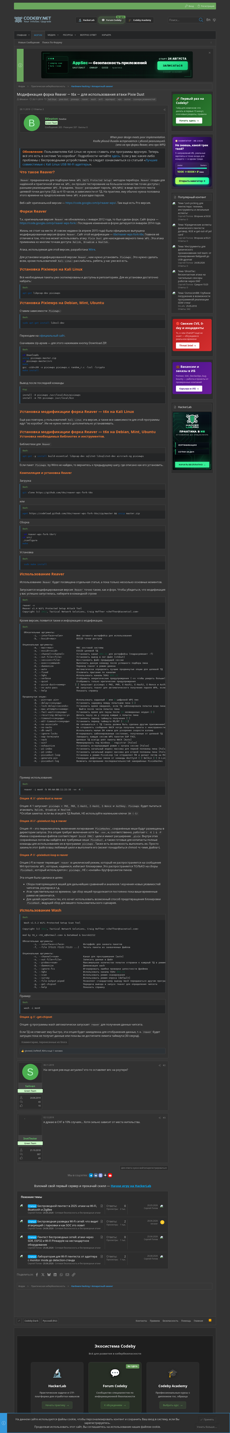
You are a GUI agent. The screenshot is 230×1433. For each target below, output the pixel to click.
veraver (154, 1223)
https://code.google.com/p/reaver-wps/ (90, 203)
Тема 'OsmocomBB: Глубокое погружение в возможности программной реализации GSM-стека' (194, 297)
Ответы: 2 (39, 109)
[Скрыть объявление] (209, 53)
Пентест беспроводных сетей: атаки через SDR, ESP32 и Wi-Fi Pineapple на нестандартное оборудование (60, 1241)
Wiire (92, 249)
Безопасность (170, 1320)
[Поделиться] (164, 109)
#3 (164, 1117)
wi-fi (101, 99)
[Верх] (206, 1321)
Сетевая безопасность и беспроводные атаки (78, 1212)
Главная (198, 1320)
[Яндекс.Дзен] (105, 1175)
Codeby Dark (31, 1320)
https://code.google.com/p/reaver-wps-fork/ (48, 223)
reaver (85, 99)
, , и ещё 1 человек (44, 1051)
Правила (155, 1320)
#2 (164, 1065)
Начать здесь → (189, 120)
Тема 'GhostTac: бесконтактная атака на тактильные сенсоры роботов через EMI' (192, 276)
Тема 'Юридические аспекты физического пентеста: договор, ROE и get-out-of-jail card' (195, 229)
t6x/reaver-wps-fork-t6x (128, 234)
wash (93, 99)
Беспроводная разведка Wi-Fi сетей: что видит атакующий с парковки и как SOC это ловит (63, 1223)
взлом (127, 99)
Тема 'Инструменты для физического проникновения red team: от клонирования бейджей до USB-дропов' (194, 253)
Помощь (186, 1320)
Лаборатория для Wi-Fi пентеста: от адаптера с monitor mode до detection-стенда (62, 1258)
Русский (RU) (50, 1320)
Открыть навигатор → (192, 180)
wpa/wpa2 (110, 99)
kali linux (52, 99)
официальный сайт (51, 335)
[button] (29, 35)
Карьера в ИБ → (189, 388)
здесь (116, 156)
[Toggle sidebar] (211, 42)
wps (120, 99)
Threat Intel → (187, 345)
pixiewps (75, 99)
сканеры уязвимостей (144, 99)
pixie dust (63, 99)
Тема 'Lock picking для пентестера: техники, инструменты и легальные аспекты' (193, 208)
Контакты (141, 1320)
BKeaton (24, 99)
